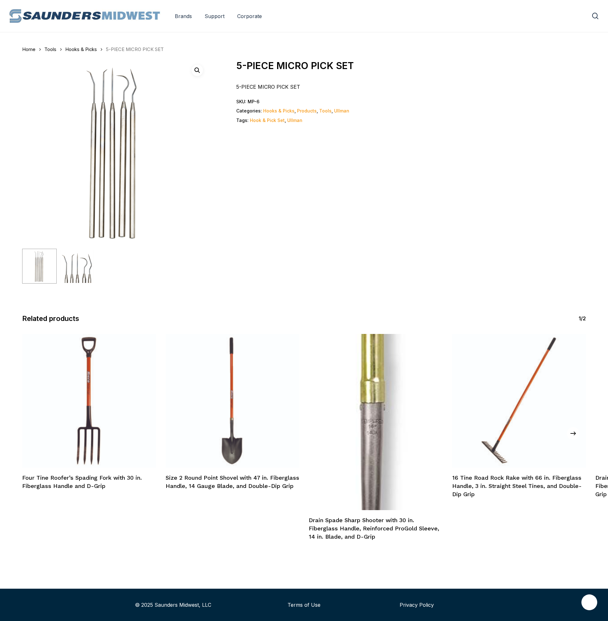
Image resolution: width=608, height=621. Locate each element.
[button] (197, 70)
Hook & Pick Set (267, 120)
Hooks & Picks (81, 49)
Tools (50, 49)
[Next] (573, 433)
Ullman (341, 110)
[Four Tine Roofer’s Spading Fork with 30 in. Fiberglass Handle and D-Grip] (89, 401)
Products (307, 110)
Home (28, 49)
